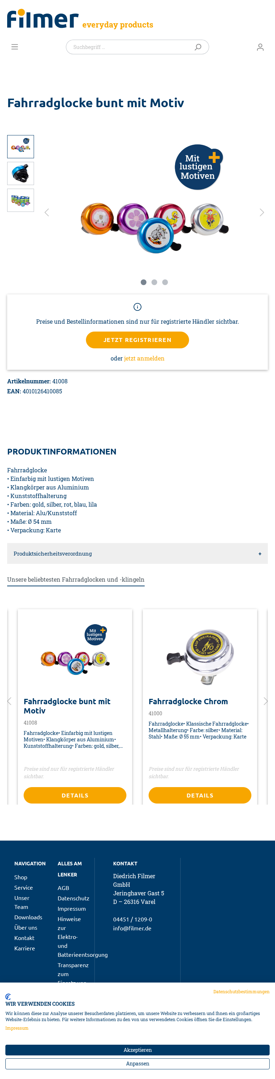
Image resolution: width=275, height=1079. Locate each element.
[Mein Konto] (260, 47)
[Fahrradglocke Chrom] (200, 655)
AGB (63, 887)
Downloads (28, 916)
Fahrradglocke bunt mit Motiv (67, 706)
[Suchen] (199, 47)
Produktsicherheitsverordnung (53, 553)
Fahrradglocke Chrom (188, 701)
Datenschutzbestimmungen (241, 991)
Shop (20, 876)
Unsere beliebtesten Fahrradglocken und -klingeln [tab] (76, 579)
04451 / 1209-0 (132, 919)
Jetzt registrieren (137, 339)
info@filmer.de (132, 927)
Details (75, 795)
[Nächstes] (262, 212)
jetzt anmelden (144, 358)
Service (23, 887)
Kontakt (24, 937)
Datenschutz (74, 897)
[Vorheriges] (46, 212)
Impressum (72, 908)
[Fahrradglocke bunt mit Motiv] (75, 655)
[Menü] (14, 46)
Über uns (25, 927)
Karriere (24, 947)
